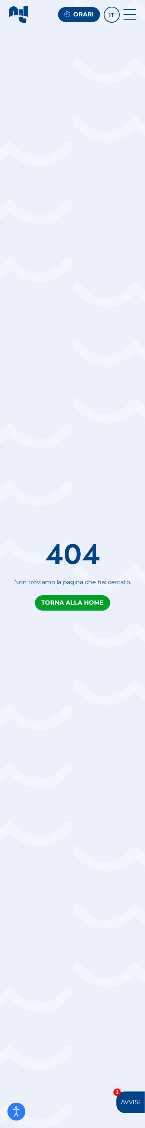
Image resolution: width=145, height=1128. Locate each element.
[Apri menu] (129, 14)
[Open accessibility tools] (16, 1112)
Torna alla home (72, 602)
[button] (112, 15)
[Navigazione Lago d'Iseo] (18, 14)
